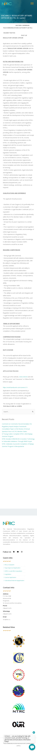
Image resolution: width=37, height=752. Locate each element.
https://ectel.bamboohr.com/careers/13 (15, 387)
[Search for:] (18, 412)
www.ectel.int (23, 377)
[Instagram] (21, 552)
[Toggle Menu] (32, 3)
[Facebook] (14, 552)
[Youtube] (18, 552)
